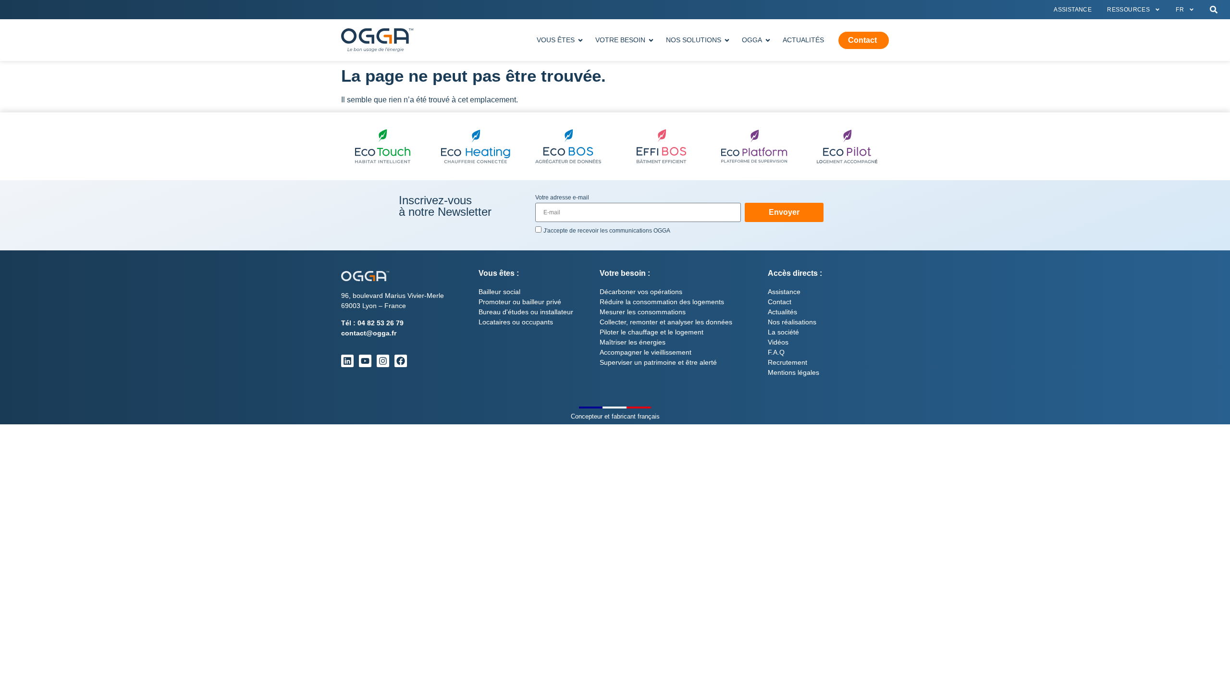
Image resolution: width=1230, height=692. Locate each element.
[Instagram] (383, 361)
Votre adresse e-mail (562, 198)
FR (1180, 9)
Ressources (1128, 9)
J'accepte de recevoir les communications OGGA (606, 230)
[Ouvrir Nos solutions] (727, 40)
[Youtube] (365, 361)
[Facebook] (400, 361)
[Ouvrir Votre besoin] (651, 40)
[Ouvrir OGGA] (767, 40)
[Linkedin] (347, 361)
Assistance (1073, 9)
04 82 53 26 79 (380, 323)
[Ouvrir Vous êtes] (580, 40)
